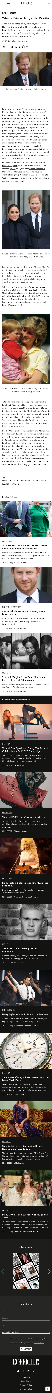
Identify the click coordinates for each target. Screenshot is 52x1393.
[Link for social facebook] (23, 1371)
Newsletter (26, 1381)
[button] (49, 1271)
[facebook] (8, 47)
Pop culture (9, 13)
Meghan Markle (34, 411)
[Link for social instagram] (28, 1371)
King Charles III (15, 305)
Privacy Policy (39, 1343)
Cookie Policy (26, 1389)
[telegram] (27, 47)
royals (15, 484)
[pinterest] (12, 47)
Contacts (26, 1377)
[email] (4, 47)
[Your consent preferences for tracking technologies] (47, 1389)
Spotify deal (34, 420)
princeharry (8, 480)
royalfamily (39, 480)
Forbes (21, 127)
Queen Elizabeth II (10, 293)
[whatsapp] (23, 47)
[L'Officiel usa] (26, 3)
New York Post (15, 431)
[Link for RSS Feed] (34, 1371)
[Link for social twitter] (18, 1371)
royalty (6, 484)
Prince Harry (21, 405)
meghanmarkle (24, 480)
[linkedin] (16, 47)
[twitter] (20, 47)
